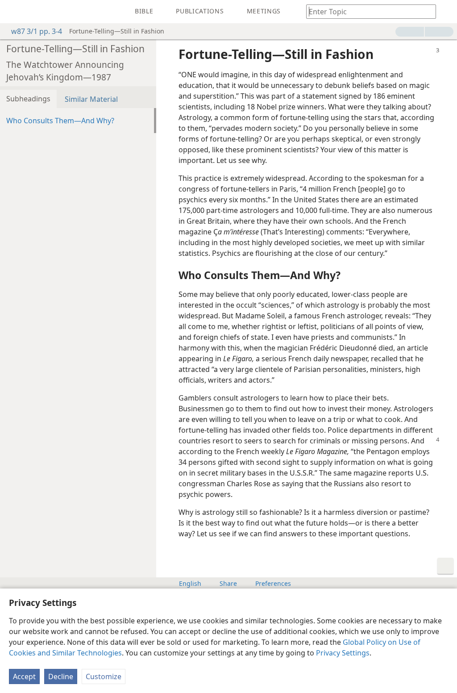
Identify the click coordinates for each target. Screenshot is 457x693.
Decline (60, 676)
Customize (103, 676)
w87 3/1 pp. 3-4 (36, 31)
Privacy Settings (343, 653)
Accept (24, 676)
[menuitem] (13, 11)
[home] (13, 11)
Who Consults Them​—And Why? (60, 120)
